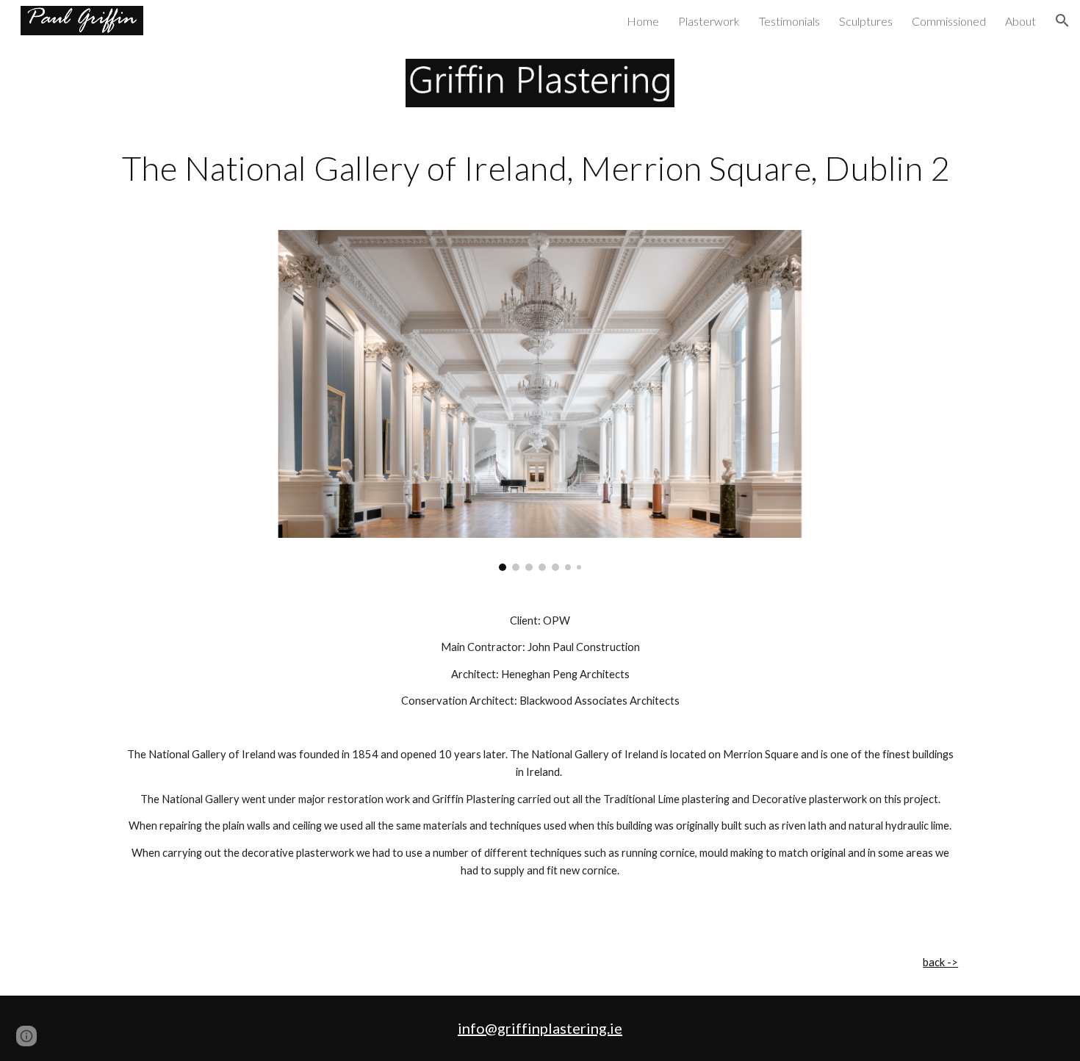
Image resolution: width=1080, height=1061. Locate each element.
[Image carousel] (540, 400)
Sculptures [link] (866, 21)
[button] (1062, 20)
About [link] (1020, 21)
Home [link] (643, 21)
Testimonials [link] (789, 21)
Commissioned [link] (949, 21)
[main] (540, 168)
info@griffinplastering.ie (540, 1028)
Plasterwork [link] (709, 21)
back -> (940, 962)
